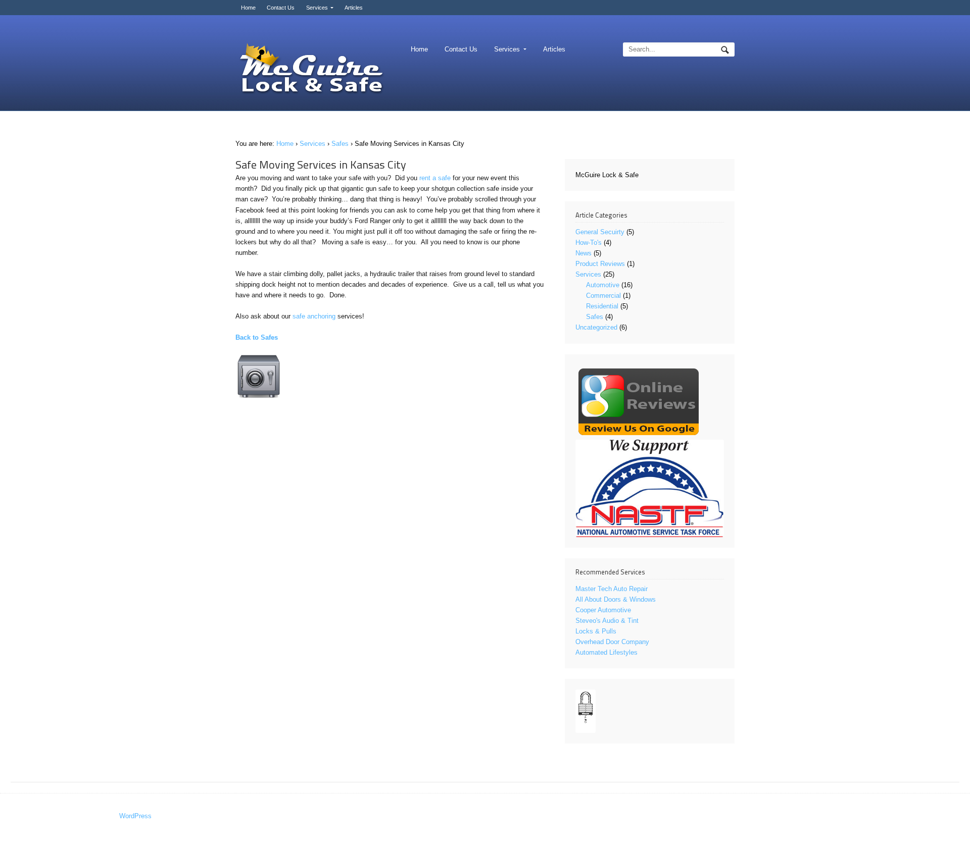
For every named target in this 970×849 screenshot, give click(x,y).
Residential (602, 306)
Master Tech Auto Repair (611, 589)
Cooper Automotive (603, 610)
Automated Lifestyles (606, 652)
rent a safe (435, 178)
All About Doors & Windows (615, 599)
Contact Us (281, 8)
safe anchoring (314, 316)
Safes (340, 143)
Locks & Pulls (595, 631)
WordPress (135, 816)
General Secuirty (599, 232)
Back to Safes (256, 337)
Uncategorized (596, 327)
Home (248, 8)
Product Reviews (600, 264)
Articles (354, 8)
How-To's (588, 242)
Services (317, 8)
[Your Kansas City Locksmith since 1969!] (311, 69)
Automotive (602, 285)
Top (946, 825)
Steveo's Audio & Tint (607, 620)
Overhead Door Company (612, 642)
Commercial (603, 295)
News (583, 253)
